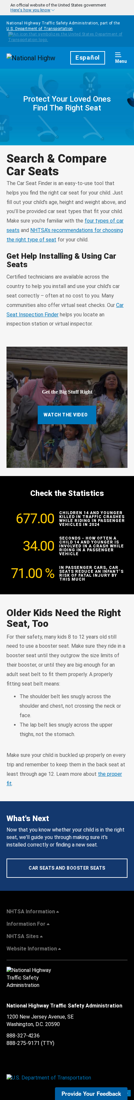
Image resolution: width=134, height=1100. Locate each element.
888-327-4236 (23, 1036)
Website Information (32, 949)
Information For (26, 924)
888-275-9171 (23, 1043)
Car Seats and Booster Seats (67, 868)
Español (87, 57)
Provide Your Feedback (91, 1093)
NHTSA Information (31, 911)
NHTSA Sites (23, 936)
